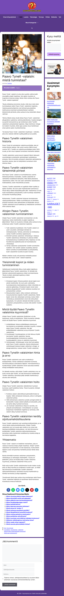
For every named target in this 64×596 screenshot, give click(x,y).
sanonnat (50, 210)
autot (51, 178)
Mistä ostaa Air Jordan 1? (14, 508)
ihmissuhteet (52, 185)
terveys (50, 216)
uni (56, 216)
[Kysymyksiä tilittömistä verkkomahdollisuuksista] (54, 96)
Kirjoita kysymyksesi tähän (53, 41)
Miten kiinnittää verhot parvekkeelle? (18, 498)
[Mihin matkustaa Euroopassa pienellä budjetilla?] (54, 114)
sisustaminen (14, 529)
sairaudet (53, 205)
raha (49, 199)
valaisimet (20, 529)
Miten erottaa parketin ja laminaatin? (18, 514)
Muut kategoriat (31, 22)
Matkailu (54, 17)
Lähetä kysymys (54, 54)
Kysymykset (10, 528)
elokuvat (51, 180)
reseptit (50, 201)
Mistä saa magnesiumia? (10, 533)
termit (51, 214)
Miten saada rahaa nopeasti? (15, 522)
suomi (49, 212)
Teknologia (33, 17)
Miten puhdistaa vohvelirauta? (16, 516)
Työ (60, 17)
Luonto (26, 17)
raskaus (56, 199)
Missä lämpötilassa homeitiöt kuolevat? (19, 512)
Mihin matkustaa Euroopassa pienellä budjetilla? (53, 121)
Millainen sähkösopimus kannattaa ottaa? (20, 520)
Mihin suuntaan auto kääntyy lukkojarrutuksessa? (22, 518)
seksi (56, 210)
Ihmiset (52, 183)
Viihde (47, 17)
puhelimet (51, 197)
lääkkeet (51, 193)
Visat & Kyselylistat (9, 17)
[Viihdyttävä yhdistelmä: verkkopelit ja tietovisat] (54, 158)
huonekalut (7, 529)
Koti (21, 17)
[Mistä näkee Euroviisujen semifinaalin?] (54, 130)
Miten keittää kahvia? (13, 504)
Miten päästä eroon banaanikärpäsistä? (19, 500)
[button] (32, 28)
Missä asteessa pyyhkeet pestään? (18, 510)
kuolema (51, 189)
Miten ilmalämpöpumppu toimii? (17, 502)
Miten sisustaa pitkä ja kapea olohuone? (19, 496)
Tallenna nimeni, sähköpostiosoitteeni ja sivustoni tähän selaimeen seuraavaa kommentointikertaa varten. (21, 579)
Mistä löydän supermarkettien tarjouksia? (15, 531)
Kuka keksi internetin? (54, 152)
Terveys (41, 17)
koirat (51, 187)
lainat (49, 191)
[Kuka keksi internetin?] (54, 146)
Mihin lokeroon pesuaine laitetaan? (17, 506)
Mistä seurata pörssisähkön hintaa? (18, 524)
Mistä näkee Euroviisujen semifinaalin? (51, 138)
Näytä (17, 87)
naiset (49, 195)
